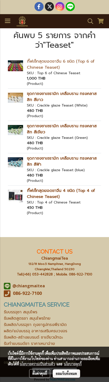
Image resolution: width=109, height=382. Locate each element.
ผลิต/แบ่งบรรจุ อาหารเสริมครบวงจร (35, 331)
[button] (89, 21)
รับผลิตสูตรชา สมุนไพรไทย (27, 318)
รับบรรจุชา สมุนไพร (20, 312)
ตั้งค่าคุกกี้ (39, 373)
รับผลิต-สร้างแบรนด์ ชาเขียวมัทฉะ (33, 337)
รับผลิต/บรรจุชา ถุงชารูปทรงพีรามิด (35, 325)
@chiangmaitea (28, 286)
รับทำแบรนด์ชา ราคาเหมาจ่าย (29, 344)
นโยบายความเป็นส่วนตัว (37, 364)
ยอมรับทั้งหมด (66, 373)
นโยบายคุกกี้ (73, 364)
